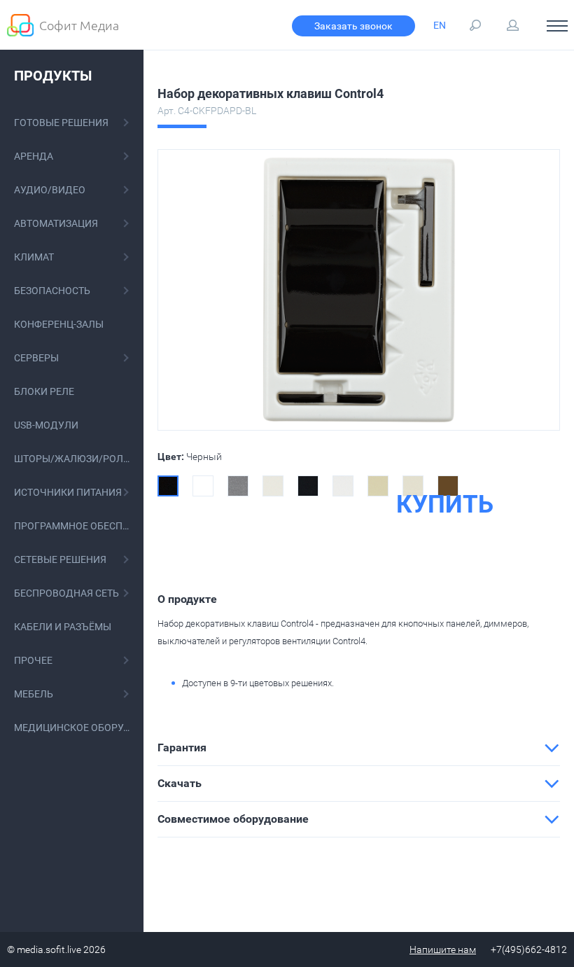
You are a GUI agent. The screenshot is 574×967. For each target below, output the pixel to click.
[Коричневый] (448, 485)
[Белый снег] (343, 485)
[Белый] (203, 485)
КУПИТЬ (444, 504)
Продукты (53, 76)
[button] (359, 747)
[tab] (359, 747)
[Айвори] (378, 485)
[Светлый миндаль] (413, 485)
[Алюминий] (237, 485)
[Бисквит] (273, 485)
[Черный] (168, 485)
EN (439, 25)
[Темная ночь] (308, 485)
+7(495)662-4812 (529, 949)
